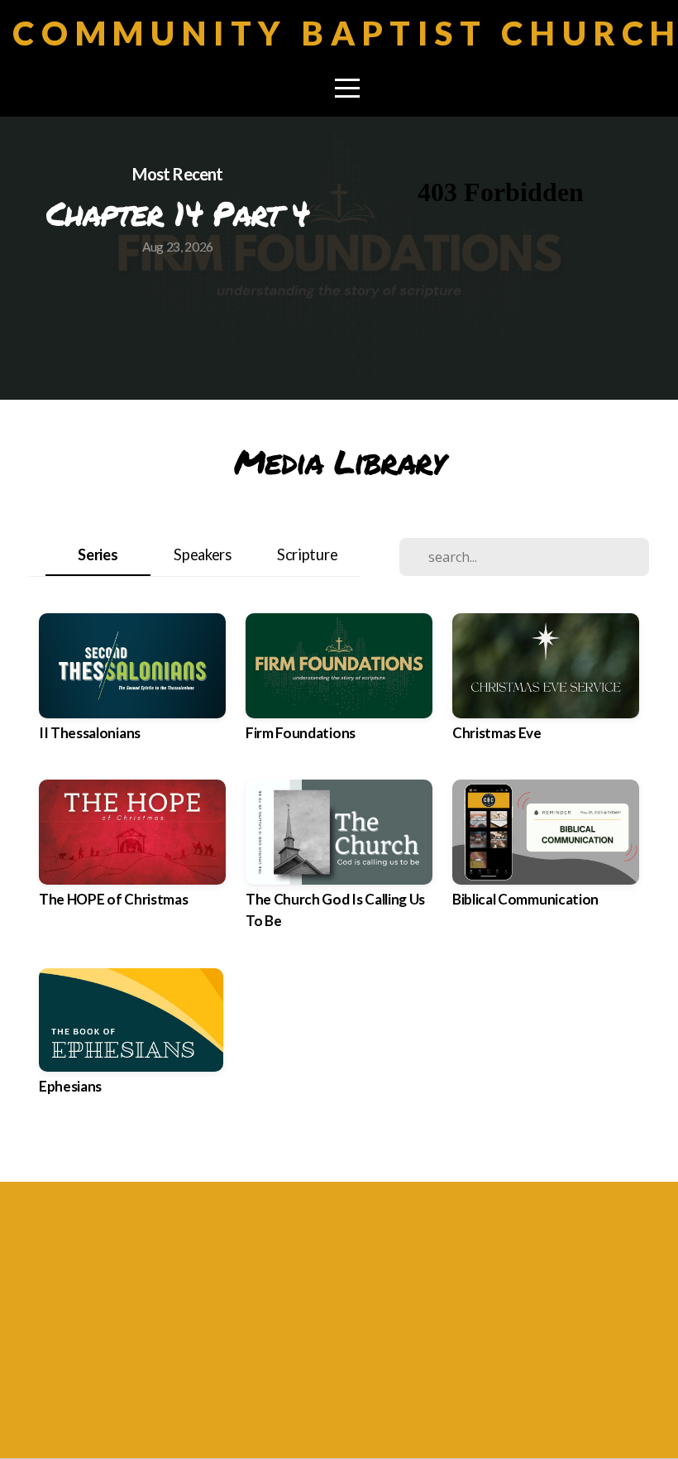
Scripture (307, 554)
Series (97, 554)
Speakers (202, 554)
